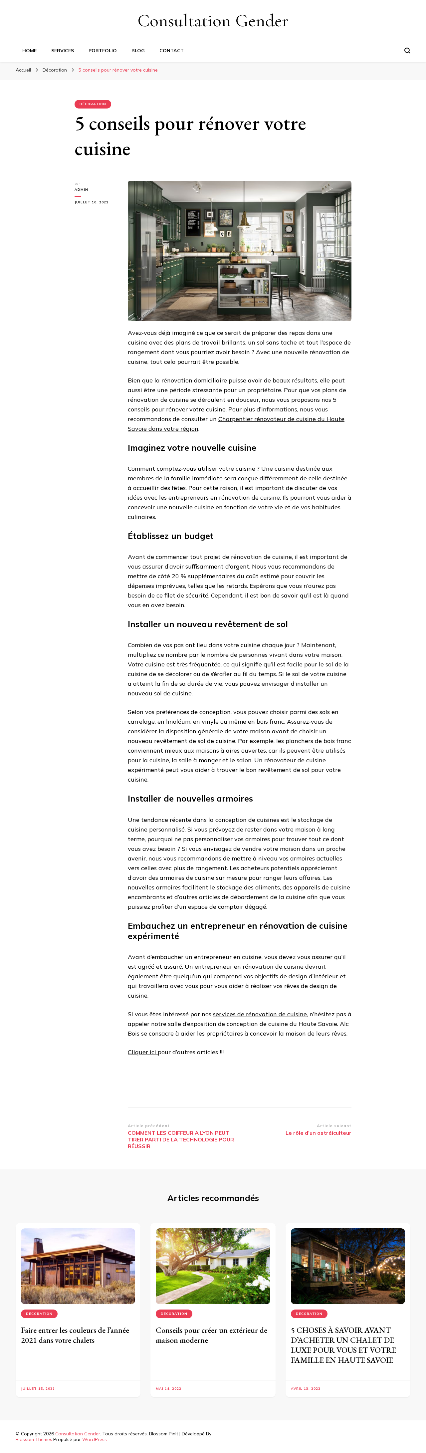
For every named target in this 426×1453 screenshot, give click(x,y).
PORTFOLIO (103, 51)
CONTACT (171, 51)
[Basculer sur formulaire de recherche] (407, 51)
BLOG (138, 51)
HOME (29, 51)
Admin (81, 189)
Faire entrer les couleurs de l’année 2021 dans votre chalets (75, 1335)
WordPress (94, 1439)
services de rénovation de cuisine (260, 1014)
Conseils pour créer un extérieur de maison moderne (211, 1335)
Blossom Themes (34, 1439)
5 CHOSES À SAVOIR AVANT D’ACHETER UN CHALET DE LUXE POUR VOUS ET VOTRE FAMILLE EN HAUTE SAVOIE (343, 1345)
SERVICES (62, 51)
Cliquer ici (143, 1052)
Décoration (93, 104)
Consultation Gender (213, 20)
